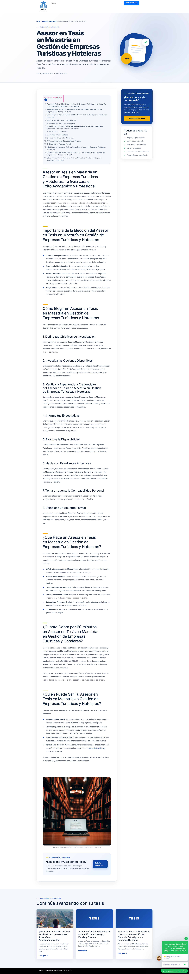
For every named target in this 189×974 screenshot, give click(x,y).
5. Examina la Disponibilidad (57, 135)
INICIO (53, 3)
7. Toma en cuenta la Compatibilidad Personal (64, 141)
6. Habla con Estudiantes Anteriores (60, 138)
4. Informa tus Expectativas (57, 132)
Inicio (38, 21)
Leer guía (43, 956)
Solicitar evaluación (99, 864)
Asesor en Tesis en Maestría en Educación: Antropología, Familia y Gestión (94, 934)
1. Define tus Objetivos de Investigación (61, 120)
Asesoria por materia (49, 21)
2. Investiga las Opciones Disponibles (61, 123)
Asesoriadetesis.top (96, 748)
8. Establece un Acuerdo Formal (59, 144)
